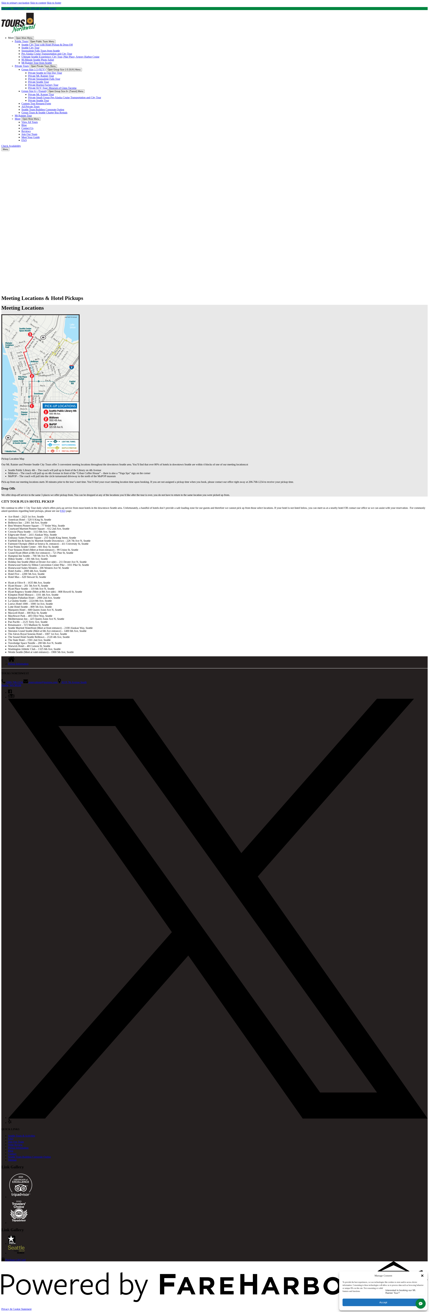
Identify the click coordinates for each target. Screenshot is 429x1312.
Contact (12, 1153)
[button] (422, 1275)
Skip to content (38, 2)
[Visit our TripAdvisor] (11, 697)
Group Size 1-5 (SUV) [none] (33, 69)
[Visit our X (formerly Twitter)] (218, 1117)
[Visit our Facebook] (10, 692)
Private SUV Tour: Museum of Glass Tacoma (52, 88)
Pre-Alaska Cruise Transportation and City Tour (46, 53)
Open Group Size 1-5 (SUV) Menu (64, 69)
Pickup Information (18, 663)
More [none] (17, 118)
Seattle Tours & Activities (21, 1135)
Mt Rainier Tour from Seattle (36, 62)
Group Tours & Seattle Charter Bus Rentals (44, 112)
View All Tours (29, 122)
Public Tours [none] (21, 41)
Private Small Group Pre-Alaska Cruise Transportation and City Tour (64, 97)
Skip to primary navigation (15, 2)
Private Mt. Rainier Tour (41, 75)
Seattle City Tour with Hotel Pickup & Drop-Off (47, 44)
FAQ (24, 140)
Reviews (26, 131)
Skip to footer (54, 2)
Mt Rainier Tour (23, 115)
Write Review (15, 1144)
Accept (383, 1302)
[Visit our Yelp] (9, 1122)
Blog (24, 125)
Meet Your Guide (30, 137)
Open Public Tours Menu (42, 41)
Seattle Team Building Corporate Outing (42, 109)
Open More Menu (24, 38)
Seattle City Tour (30, 47)
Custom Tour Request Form (36, 103)
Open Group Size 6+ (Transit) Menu (66, 91)
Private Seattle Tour (38, 81)
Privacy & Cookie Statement (16, 1309)
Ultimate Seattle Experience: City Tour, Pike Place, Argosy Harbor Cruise (60, 56)
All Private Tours (30, 106)
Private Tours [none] (22, 66)
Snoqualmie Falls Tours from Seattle (40, 50)
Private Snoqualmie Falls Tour (44, 78)
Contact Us (27, 128)
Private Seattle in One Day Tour (45, 72)
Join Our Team (29, 134)
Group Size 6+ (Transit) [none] (34, 91)
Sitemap (12, 1159)
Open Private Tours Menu (43, 66)
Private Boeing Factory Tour (43, 84)
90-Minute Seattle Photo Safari (37, 59)
